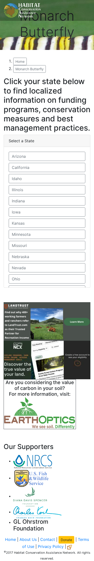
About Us (28, 539)
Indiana (18, 200)
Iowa (16, 212)
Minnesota (21, 234)
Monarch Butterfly (29, 69)
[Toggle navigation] (83, 10)
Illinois (17, 189)
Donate (66, 540)
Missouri (19, 245)
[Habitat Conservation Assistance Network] (22, 10)
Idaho (17, 178)
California (20, 167)
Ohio (16, 279)
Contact (47, 539)
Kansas (18, 223)
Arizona (19, 156)
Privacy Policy (51, 546)
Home (20, 61)
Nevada (19, 267)
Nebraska (20, 256)
